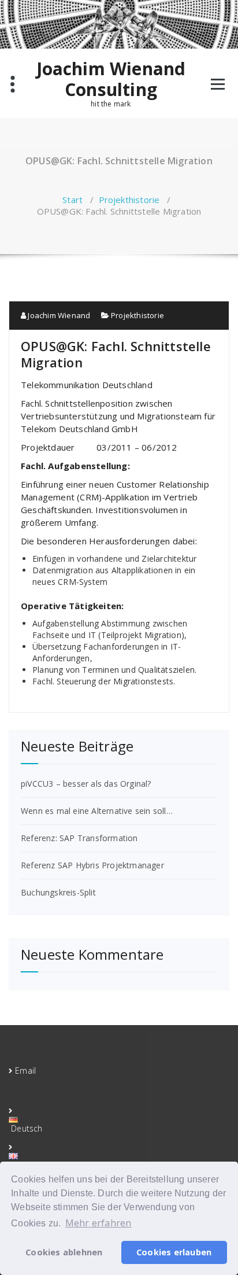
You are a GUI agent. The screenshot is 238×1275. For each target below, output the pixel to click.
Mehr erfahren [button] (98, 1223)
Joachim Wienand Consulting (111, 79)
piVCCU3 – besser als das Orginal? (86, 783)
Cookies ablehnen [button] (63, 1252)
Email (25, 1070)
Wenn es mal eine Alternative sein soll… (97, 810)
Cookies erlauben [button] (173, 1252)
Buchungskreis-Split (58, 892)
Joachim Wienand (58, 315)
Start (72, 199)
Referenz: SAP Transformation (79, 837)
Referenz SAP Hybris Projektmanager (92, 865)
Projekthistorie (129, 199)
